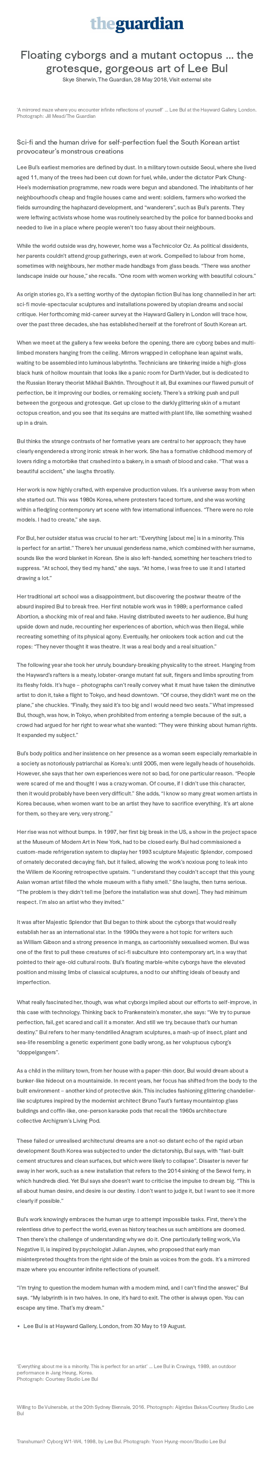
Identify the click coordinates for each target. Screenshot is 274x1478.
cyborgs (184, 922)
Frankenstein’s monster (152, 1012)
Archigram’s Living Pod (71, 1121)
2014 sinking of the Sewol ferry (205, 1171)
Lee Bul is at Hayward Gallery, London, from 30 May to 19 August (103, 1326)
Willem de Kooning (49, 872)
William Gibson (41, 942)
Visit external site (190, 79)
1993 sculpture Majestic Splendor (180, 852)
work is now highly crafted (59, 490)
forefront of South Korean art (209, 324)
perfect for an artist (46, 548)
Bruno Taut (155, 1101)
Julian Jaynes (128, 1249)
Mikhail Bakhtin (104, 383)
